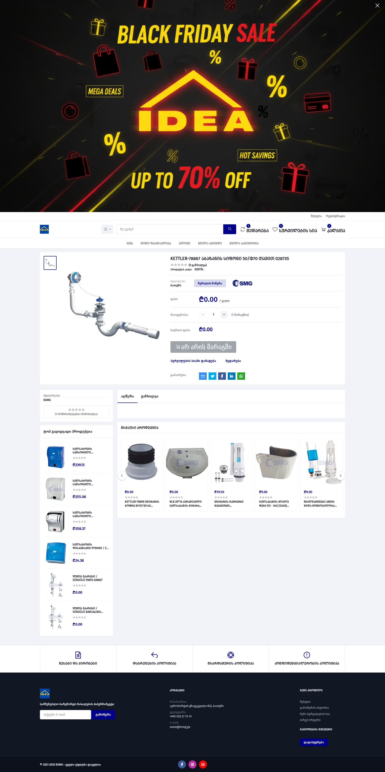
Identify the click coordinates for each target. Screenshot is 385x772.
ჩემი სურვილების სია (315, 714)
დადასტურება (314, 742)
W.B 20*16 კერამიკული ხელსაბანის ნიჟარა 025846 (186, 504)
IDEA (130, 243)
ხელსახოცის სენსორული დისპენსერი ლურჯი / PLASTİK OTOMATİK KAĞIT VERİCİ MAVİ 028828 (89, 450)
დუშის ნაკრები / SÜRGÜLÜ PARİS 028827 (87, 578)
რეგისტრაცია (335, 216)
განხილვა (149, 396)
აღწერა (127, 396)
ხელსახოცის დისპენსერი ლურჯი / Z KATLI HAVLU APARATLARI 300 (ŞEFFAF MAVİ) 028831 (89, 546)
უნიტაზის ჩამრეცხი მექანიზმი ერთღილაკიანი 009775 (231, 504)
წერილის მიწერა (210, 283)
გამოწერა (103, 714)
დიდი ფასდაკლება (156, 243)
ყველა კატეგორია (244, 243)
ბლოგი (184, 243)
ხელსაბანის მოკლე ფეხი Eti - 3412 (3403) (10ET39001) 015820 (274, 504)
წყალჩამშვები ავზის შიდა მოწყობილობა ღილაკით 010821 (319, 504)
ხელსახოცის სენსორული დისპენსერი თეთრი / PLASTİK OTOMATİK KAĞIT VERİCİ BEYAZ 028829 (89, 482)
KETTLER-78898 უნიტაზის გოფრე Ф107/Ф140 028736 (142, 504)
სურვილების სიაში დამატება (193, 361)
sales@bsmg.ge (180, 727)
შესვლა (316, 216)
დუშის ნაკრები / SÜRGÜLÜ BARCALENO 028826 (87, 610)
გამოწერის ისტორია (314, 707)
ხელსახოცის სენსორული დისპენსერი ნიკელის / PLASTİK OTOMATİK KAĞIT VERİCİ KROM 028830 (90, 514)
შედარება (233, 361)
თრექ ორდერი (310, 720)
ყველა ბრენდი (210, 243)
